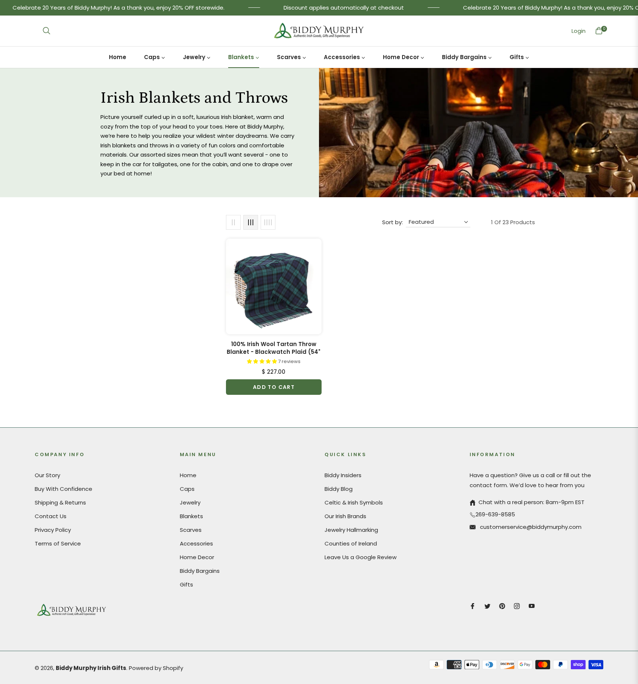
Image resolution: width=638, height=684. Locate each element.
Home (188, 475)
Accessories (196, 543)
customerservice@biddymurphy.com (530, 527)
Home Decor (197, 557)
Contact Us (50, 516)
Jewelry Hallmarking (351, 530)
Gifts (186, 584)
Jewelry (190, 502)
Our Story (47, 475)
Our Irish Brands (345, 516)
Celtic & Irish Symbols (354, 502)
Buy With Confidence (63, 489)
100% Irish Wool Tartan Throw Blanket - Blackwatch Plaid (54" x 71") (273, 348)
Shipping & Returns (60, 502)
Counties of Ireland (351, 543)
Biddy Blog (339, 489)
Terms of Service (58, 543)
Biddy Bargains (200, 571)
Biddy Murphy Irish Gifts (91, 668)
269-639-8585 (495, 514)
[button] (46, 31)
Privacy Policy (53, 530)
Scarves (191, 530)
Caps (187, 489)
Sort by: (392, 222)
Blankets (191, 516)
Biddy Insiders (343, 475)
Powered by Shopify (156, 668)
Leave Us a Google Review (361, 557)
